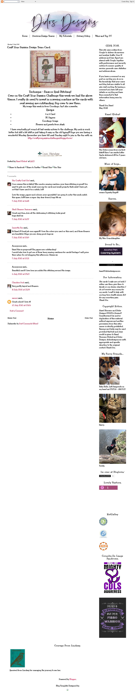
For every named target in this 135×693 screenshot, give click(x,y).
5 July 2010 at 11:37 (20, 219)
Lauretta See (17, 228)
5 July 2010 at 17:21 (20, 258)
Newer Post (12, 318)
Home (25, 36)
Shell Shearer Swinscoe (22, 209)
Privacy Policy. (83, 36)
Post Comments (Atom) (28, 323)
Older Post (89, 318)
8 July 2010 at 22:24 (21, 290)
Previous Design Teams (43, 36)
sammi (15, 298)
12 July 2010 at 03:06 (21, 305)
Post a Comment (17, 311)
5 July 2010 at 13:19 (20, 237)
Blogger (73, 679)
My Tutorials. (65, 36)
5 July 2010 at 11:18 (20, 201)
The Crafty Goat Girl (21, 180)
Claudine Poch (18, 282)
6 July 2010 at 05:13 (20, 274)
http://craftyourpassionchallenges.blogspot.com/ (50, 138)
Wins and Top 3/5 (103, 36)
